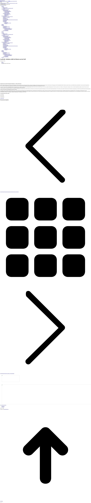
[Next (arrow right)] (1, 502)
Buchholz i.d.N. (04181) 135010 (13, 1)
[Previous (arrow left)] (0, 502)
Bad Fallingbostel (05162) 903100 (5, 1)
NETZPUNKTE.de (6, 409)
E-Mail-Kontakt (2, 98)
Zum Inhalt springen (2, 0)
